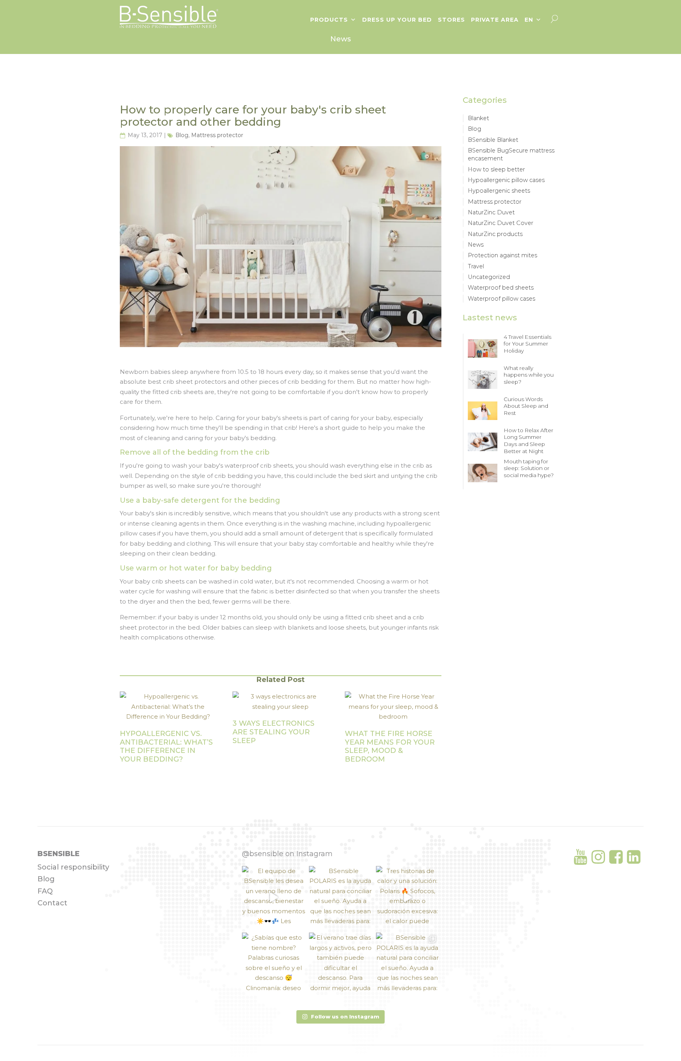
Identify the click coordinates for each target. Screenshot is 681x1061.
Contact (52, 903)
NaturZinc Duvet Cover (500, 223)
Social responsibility (73, 867)
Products (329, 19)
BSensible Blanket (493, 139)
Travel (476, 266)
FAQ (45, 891)
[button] (340, 1017)
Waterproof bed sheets (501, 287)
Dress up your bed (397, 19)
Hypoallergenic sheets (499, 190)
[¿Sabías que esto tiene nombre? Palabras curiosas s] (273, 964)
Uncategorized (489, 277)
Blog (181, 135)
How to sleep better (496, 169)
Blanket (478, 118)
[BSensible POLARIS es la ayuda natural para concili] (340, 897)
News (476, 244)
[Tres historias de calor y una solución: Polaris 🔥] (407, 897)
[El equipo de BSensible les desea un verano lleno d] (273, 897)
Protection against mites (502, 255)
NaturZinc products (495, 234)
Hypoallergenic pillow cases (506, 180)
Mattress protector (217, 135)
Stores (451, 19)
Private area (495, 19)
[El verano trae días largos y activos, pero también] (340, 964)
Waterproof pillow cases (501, 298)
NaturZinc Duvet (491, 212)
